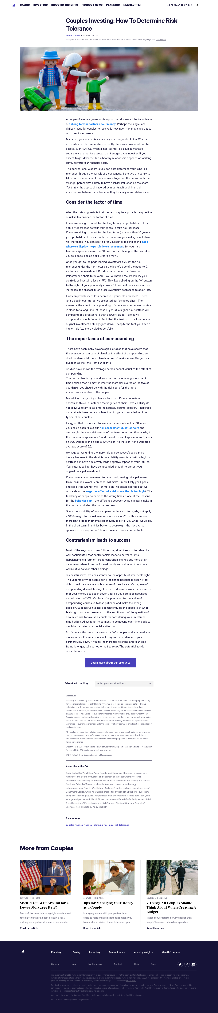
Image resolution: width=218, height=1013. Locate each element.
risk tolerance (121, 825)
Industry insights (143, 952)
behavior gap (83, 500)
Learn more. (161, 40)
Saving (76, 952)
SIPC (134, 981)
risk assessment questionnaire (119, 428)
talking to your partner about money (92, 124)
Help (136, 964)
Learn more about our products (110, 662)
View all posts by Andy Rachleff (91, 807)
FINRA (129, 981)
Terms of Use (159, 985)
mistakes (108, 825)
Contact (118, 964)
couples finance (74, 825)
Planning (56, 952)
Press (153, 964)
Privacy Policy (173, 985)
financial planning (93, 825)
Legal (73, 964)
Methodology (95, 964)
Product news (117, 952)
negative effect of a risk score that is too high (115, 491)
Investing (94, 952)
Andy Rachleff (73, 36)
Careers (55, 964)
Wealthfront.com (171, 952)
